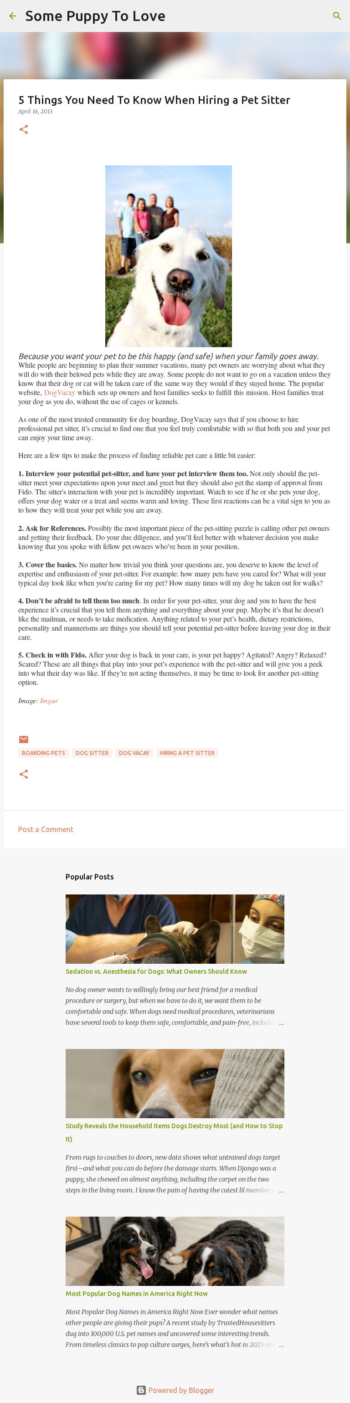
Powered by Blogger (180, 1390)
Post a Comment (45, 829)
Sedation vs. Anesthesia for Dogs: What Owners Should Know (156, 971)
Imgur (49, 700)
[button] (23, 130)
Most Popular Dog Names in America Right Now (137, 1293)
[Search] (178, 16)
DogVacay (60, 392)
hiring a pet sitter (187, 753)
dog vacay (134, 753)
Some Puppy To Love (96, 15)
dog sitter (92, 753)
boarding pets (43, 753)
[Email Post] (23, 743)
